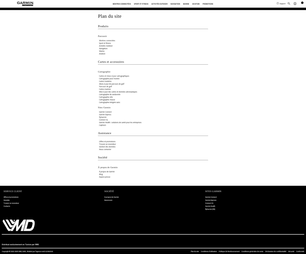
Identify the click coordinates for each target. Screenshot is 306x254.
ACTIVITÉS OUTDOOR (159, 4)
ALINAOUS (49, 251)
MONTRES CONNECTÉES (122, 4)
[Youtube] (301, 243)
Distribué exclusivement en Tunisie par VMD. (20, 245)
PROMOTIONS (208, 4)
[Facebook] (291, 243)
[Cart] (302, 3)
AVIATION (196, 4)
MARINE (186, 4)
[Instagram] (296, 243)
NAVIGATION (175, 4)
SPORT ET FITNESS (141, 4)
